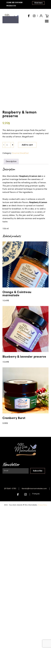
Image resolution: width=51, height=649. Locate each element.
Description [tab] (11, 162)
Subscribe (37, 471)
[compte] (41, 15)
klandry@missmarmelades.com (34, 489)
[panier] (47, 15)
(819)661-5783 (10, 489)
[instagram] (34, 15)
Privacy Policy (42, 505)
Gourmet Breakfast (20, 153)
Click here (38, 3)
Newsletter (10, 464)
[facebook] (28, 15)
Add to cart (27, 145)
